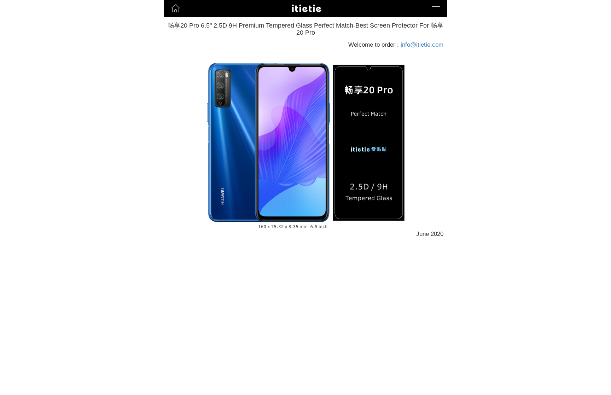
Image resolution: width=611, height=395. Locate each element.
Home (172, 19)
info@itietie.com (422, 44)
